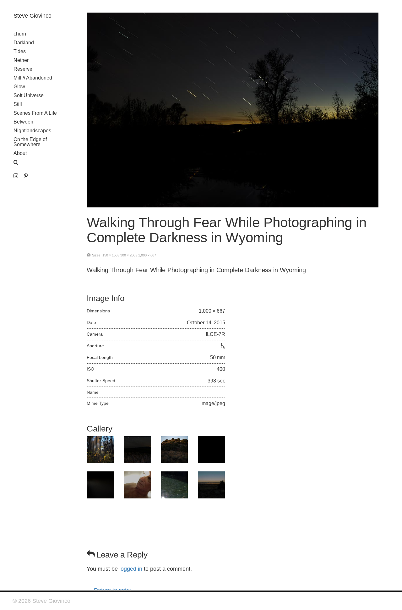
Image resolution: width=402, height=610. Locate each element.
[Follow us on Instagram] (16, 176)
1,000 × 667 (147, 255)
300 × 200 (127, 255)
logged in (130, 569)
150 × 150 (109, 255)
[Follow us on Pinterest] (25, 176)
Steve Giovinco (33, 16)
